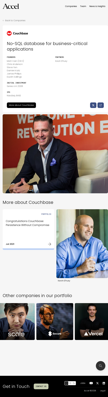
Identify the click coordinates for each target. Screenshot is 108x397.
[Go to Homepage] (11, 6)
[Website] (100, 105)
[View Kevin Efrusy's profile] (82, 243)
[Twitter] (93, 105)
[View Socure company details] (43, 321)
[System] (66, 383)
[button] (11, 6)
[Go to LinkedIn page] (103, 383)
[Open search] (100, 366)
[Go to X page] (97, 383)
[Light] (70, 383)
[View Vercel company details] (81, 321)
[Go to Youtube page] (91, 383)
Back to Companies (15, 20)
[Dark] (74, 383)
